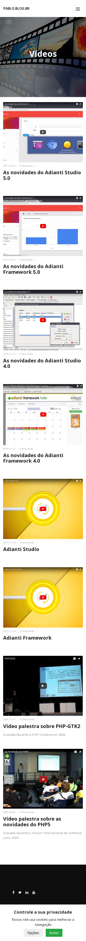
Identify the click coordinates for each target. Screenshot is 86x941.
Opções (33, 932)
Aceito (54, 932)
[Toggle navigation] (78, 9)
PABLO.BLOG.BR (16, 8)
